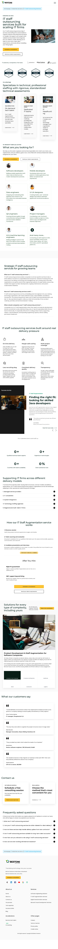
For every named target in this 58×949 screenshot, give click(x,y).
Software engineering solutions (39, 893)
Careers (33, 920)
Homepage (7, 9)
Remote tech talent (11, 920)
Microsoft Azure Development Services (41, 902)
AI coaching (9, 925)
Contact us (9, 899)
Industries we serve (17, 9)
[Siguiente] (56, 430)
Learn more (8, 127)
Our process (9, 902)
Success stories (10, 908)
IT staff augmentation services (39, 896)
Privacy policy (34, 926)
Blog (7, 911)
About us (8, 896)
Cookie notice (34, 929)
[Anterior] (52, 430)
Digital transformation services (39, 899)
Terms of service (35, 923)
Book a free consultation (47, 608)
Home (7, 893)
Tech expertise (10, 905)
